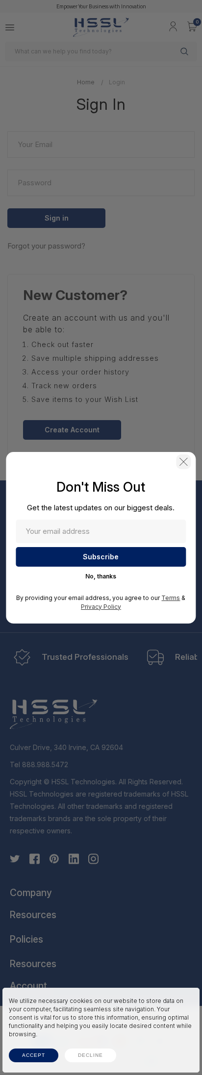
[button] (184, 461)
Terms (170, 597)
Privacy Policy (101, 606)
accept (33, 1055)
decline (90, 1055)
